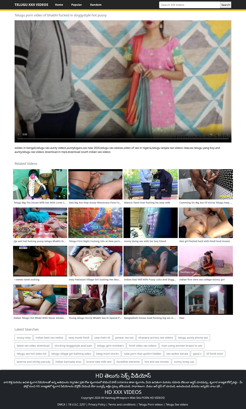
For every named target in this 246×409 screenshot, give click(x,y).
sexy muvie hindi (78, 337)
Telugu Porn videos (151, 404)
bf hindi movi (215, 354)
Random (96, 5)
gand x (197, 354)
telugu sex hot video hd (31, 354)
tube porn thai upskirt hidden (142, 354)
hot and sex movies (157, 362)
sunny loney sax (184, 362)
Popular (76, 5)
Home (59, 5)
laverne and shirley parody (33, 362)
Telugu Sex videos (177, 404)
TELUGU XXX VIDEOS (31, 4)
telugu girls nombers (110, 345)
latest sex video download (33, 345)
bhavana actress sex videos (156, 337)
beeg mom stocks (107, 354)
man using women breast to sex (181, 345)
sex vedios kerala (177, 354)
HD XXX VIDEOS (123, 392)
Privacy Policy (96, 404)
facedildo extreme (128, 362)
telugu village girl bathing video (71, 354)
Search (225, 5)
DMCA (61, 404)
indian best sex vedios (49, 337)
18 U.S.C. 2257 (77, 404)
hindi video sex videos (142, 345)
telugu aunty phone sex (193, 337)
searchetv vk (102, 337)
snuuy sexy (24, 337)
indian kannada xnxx (68, 362)
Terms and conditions (122, 404)
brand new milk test (99, 362)
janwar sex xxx (124, 337)
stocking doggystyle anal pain (73, 345)
